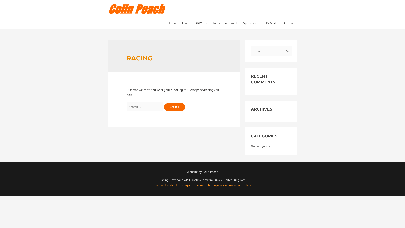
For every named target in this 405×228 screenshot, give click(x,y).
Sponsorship (251, 23)
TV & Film (272, 23)
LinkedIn (201, 185)
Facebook (171, 185)
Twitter (158, 185)
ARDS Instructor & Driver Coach (216, 23)
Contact (289, 23)
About (185, 23)
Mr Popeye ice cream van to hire (229, 185)
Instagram (186, 185)
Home (172, 23)
